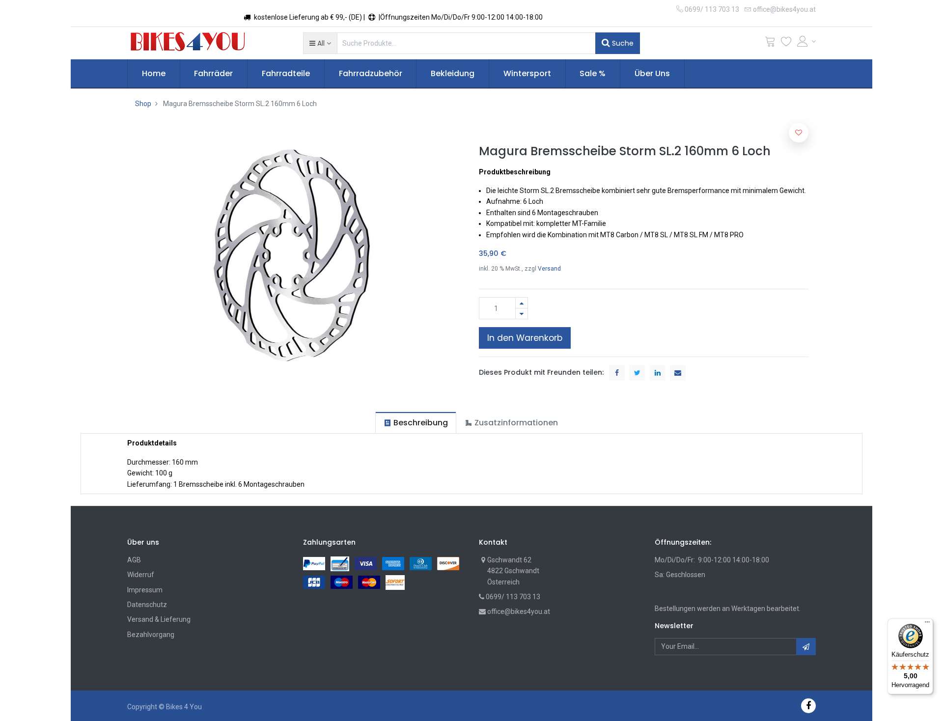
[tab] (415, 423)
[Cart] (770, 43)
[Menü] (927, 624)
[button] (320, 43)
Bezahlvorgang (150, 634)
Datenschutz (147, 605)
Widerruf (140, 575)
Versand (549, 268)
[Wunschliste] (786, 43)
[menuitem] (154, 73)
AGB (134, 560)
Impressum (145, 590)
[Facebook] (808, 705)
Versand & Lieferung (159, 619)
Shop (143, 104)
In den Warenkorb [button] (524, 338)
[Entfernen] (521, 313)
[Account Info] (806, 41)
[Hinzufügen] (521, 303)
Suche (622, 43)
